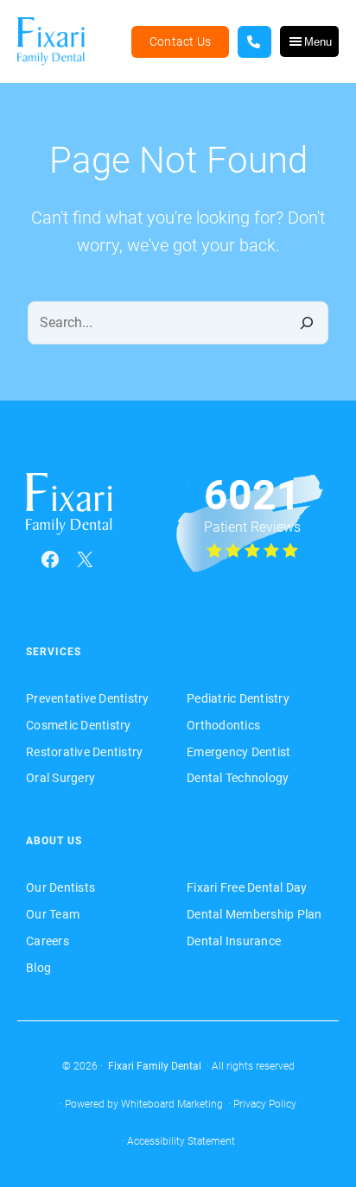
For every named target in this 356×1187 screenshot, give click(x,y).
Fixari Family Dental (154, 1066)
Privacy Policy (264, 1104)
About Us (54, 841)
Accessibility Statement (181, 1141)
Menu (318, 41)
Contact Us (180, 41)
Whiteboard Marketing (172, 1104)
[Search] (306, 323)
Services (53, 652)
